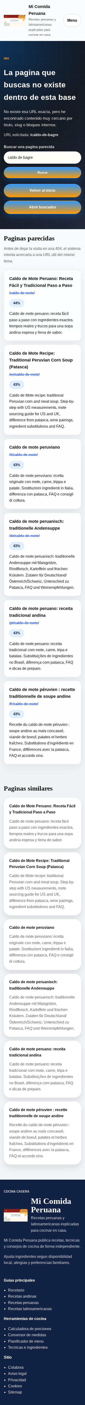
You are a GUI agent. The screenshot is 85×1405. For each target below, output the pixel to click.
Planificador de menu (26, 1341)
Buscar (43, 172)
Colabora (16, 1367)
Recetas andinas (22, 1296)
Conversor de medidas (27, 1335)
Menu (72, 20)
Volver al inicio (42, 190)
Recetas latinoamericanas (30, 1309)
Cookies (15, 1386)
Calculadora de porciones (29, 1329)
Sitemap (15, 1392)
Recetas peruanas (23, 1303)
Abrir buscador (42, 207)
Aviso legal (17, 1374)
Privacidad (17, 1380)
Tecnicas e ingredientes (28, 1347)
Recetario (16, 1290)
